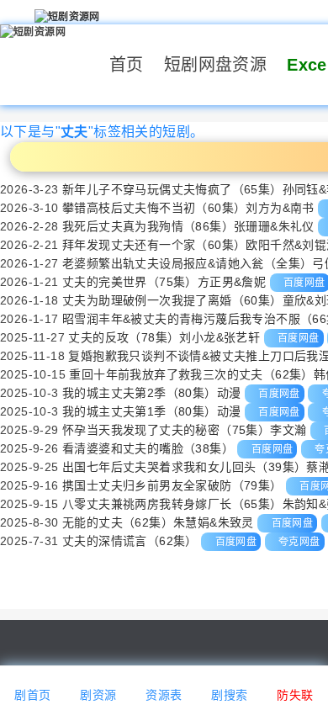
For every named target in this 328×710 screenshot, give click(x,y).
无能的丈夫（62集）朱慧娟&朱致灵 (158, 522)
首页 (126, 65)
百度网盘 (299, 338)
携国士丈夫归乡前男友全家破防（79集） (172, 485)
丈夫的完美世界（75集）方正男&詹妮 (164, 282)
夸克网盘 (299, 542)
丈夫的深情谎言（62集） (130, 541)
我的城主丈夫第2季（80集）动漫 (151, 393)
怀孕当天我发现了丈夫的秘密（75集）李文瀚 (184, 430)
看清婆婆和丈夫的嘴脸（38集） (148, 448)
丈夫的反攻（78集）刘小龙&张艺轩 (164, 337)
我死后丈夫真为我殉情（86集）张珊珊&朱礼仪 (188, 226)
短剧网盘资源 (215, 65)
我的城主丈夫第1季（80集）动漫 (151, 411)
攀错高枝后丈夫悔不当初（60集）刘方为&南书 (188, 208)
